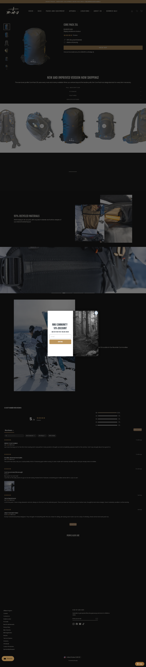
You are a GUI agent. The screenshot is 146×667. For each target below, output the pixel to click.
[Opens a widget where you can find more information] (139, 664)
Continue (60, 342)
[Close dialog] (96, 312)
